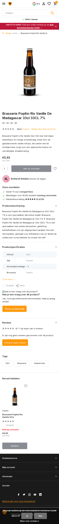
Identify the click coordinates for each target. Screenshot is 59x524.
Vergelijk (10, 285)
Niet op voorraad (31, 168)
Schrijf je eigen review (15, 342)
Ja (27, 516)
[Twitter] (24, 495)
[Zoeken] (52, 12)
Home (15, 33)
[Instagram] (29, 495)
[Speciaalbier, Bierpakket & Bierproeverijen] (16, 4)
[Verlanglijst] (49, 4)
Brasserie (21, 363)
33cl (7, 363)
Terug (8, 33)
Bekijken (15, 446)
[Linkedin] (40, 495)
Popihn (26, 129)
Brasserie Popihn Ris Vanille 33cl (12, 415)
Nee (40, 516)
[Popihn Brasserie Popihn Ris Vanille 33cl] (14, 396)
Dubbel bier (39, 363)
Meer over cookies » (29, 521)
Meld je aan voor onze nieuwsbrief (18, 501)
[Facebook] (18, 495)
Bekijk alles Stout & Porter (44, 129)
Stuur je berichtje (14, 308)
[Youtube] (35, 495)
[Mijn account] (43, 3)
